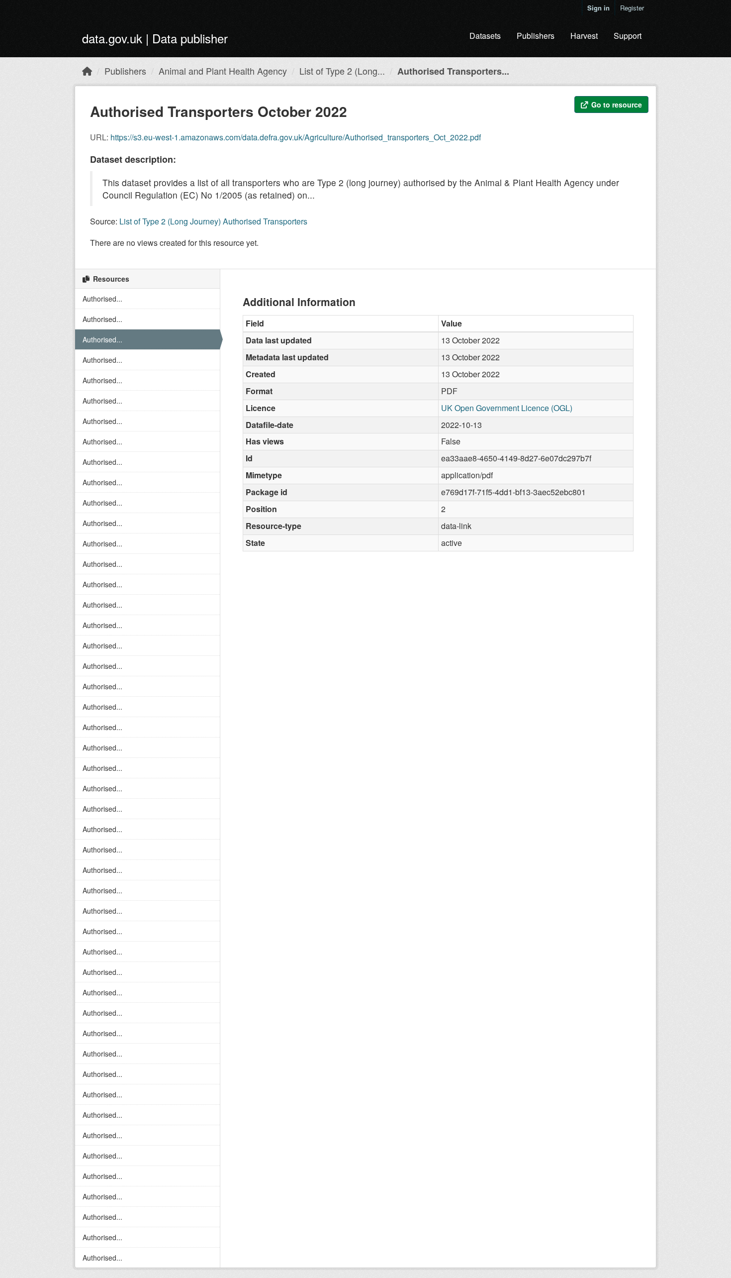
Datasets (485, 35)
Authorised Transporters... (453, 71)
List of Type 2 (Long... (342, 70)
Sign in (598, 7)
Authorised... (102, 299)
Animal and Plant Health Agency (223, 70)
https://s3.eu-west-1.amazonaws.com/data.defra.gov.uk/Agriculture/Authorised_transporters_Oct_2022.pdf (295, 137)
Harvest (584, 35)
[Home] (87, 70)
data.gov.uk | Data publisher (155, 38)
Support (627, 35)
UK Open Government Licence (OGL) (506, 408)
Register (632, 7)
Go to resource (615, 104)
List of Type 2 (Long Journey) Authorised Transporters (213, 221)
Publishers (535, 35)
